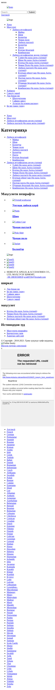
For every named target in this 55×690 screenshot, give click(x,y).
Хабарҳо (11, 90)
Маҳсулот (11, 27)
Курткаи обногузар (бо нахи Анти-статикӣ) (28, 319)
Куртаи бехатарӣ (26, 50)
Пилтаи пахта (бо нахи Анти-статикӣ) (30, 183)
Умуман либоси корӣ (25, 205)
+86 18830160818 (15, 277)
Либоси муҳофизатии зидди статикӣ (30, 55)
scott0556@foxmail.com (35, 277)
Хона (9, 24)
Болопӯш (22, 37)
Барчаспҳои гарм (15, 333)
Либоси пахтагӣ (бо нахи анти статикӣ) (26, 123)
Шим (20, 35)
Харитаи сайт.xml (15, 336)
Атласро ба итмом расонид (25, 103)
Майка (21, 32)
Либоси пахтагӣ (26, 42)
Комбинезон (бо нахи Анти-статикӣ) (35, 88)
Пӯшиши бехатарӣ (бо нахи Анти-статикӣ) (33, 185)
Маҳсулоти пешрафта (17, 331)
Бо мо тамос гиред (15, 106)
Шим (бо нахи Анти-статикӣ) (32, 60)
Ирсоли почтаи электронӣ (13, 346)
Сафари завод (19, 101)
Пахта (21, 47)
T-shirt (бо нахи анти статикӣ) (32, 57)
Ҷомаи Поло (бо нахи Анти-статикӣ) (35, 65)
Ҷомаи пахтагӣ (21, 227)
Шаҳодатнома (19, 98)
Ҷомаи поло (23, 40)
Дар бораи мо (13, 96)
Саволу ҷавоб (13, 93)
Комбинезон (24, 52)
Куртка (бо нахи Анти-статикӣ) (33, 62)
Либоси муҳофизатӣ (22, 29)
